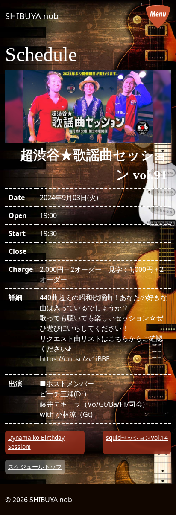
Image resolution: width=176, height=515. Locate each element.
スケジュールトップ (35, 467)
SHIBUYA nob (32, 16)
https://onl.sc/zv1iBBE (75, 359)
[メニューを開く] (158, 16)
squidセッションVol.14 (137, 438)
